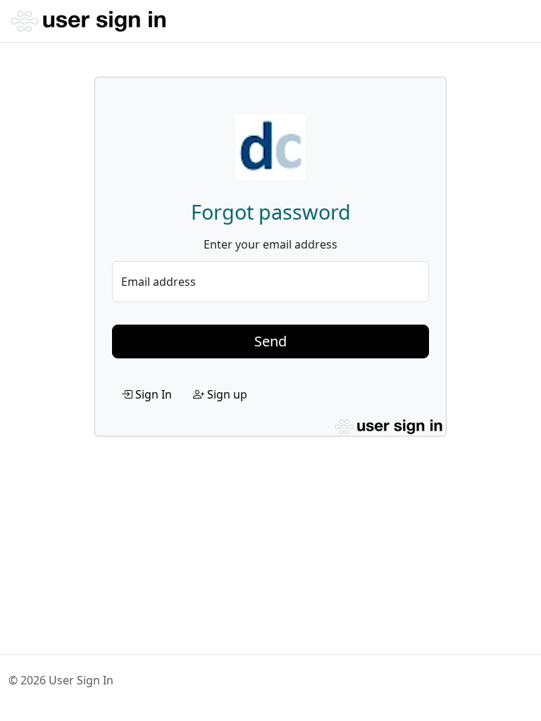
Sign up (225, 394)
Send (270, 341)
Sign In (152, 394)
